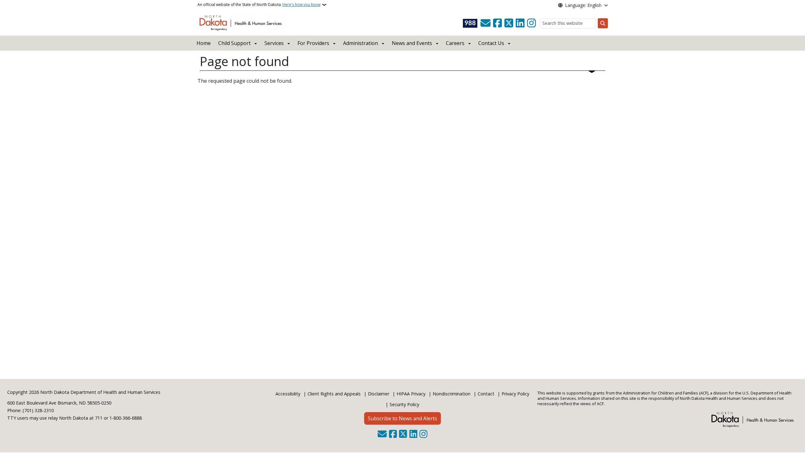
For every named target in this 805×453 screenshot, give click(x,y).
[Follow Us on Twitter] (508, 23)
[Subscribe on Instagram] (531, 23)
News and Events (412, 43)
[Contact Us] (485, 23)
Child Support (234, 43)
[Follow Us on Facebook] (497, 23)
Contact (486, 394)
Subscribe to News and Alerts (402, 418)
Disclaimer (378, 394)
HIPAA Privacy (411, 394)
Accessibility (287, 394)
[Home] (241, 22)
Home (204, 43)
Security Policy (404, 404)
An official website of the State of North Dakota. (258, 4)
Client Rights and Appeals (334, 394)
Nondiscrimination (451, 394)
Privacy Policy (515, 394)
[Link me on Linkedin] (520, 23)
